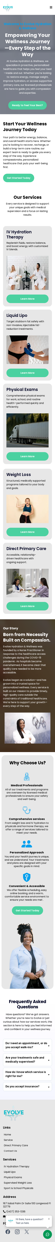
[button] (50, 7)
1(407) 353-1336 (15, 1211)
